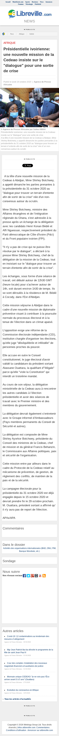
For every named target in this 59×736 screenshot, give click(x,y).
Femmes (21, 4)
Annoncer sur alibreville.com (40, 730)
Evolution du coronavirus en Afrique (23, 690)
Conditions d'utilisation (16, 730)
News (42, 2)
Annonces (48, 2)
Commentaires (42, 727)
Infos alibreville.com (26, 727)
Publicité (38, 4)
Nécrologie (29, 4)
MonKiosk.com (17, 2)
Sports (27, 2)
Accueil (7, 2)
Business (35, 2)
